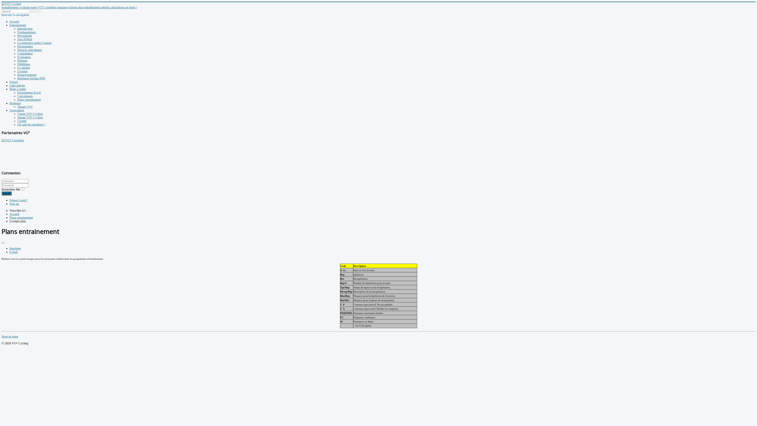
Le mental (23, 67)
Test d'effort (24, 39)
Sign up (14, 204)
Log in (6, 193)
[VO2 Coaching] (13, 140)
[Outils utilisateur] (3, 242)
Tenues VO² (25, 106)
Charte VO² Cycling (30, 114)
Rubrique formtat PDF (31, 78)
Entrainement (17, 25)
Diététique (23, 64)
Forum (13, 82)
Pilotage (22, 60)
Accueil (14, 21)
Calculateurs (25, 96)
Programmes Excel (29, 92)
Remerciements (26, 75)
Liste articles (17, 85)
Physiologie (24, 35)
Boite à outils (17, 89)
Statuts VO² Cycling (30, 117)
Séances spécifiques (29, 50)
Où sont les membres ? (31, 124)
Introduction (25, 28)
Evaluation (24, 57)
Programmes (25, 46)
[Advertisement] (26, 154)
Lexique (22, 71)
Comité (21, 121)
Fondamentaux (26, 32)
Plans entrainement (29, 99)
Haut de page (10, 336)
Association (16, 110)
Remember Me (11, 189)
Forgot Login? (18, 200)
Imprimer (15, 248)
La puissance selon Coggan (34, 43)
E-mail (13, 252)
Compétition (25, 53)
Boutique (15, 103)
